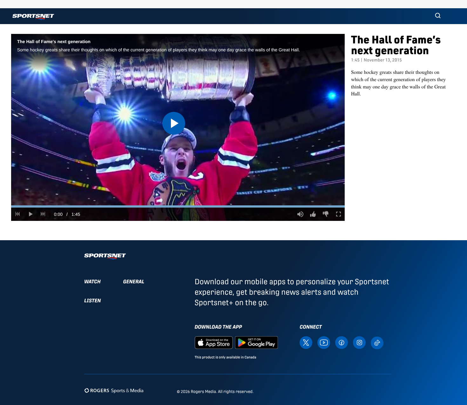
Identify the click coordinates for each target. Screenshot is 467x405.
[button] (438, 16)
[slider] (178, 206)
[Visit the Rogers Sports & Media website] (114, 390)
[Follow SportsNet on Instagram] (359, 342)
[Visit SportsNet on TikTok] (377, 342)
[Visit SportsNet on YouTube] (323, 342)
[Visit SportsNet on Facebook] (341, 342)
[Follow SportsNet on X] (306, 342)
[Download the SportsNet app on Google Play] (256, 342)
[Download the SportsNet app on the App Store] (214, 342)
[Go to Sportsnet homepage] (33, 17)
